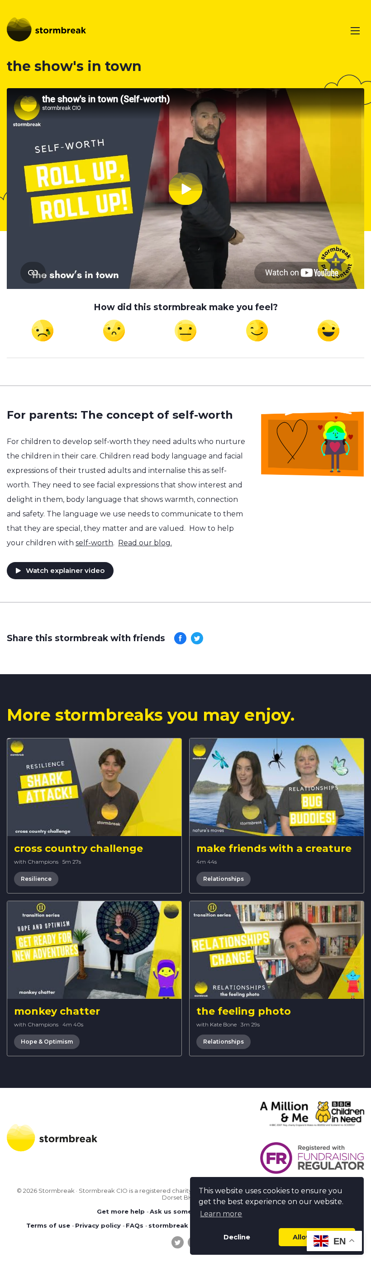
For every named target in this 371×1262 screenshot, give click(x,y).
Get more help (121, 1211)
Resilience (36, 878)
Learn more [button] (221, 1214)
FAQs (134, 1225)
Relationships (223, 878)
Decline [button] (237, 1237)
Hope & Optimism (47, 1041)
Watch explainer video (65, 570)
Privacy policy (98, 1225)
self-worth (94, 543)
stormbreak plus (176, 1225)
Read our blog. (145, 543)
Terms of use (48, 1225)
